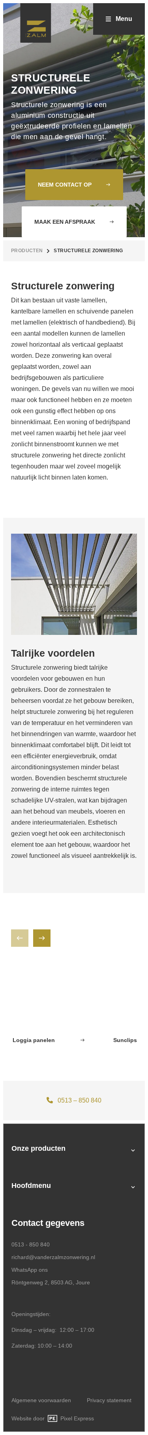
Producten (27, 250)
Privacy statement (109, 1400)
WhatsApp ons (88, 1100)
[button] (42, 938)
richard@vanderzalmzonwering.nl (53, 1257)
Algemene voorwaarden (41, 1400)
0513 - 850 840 (30, 1244)
